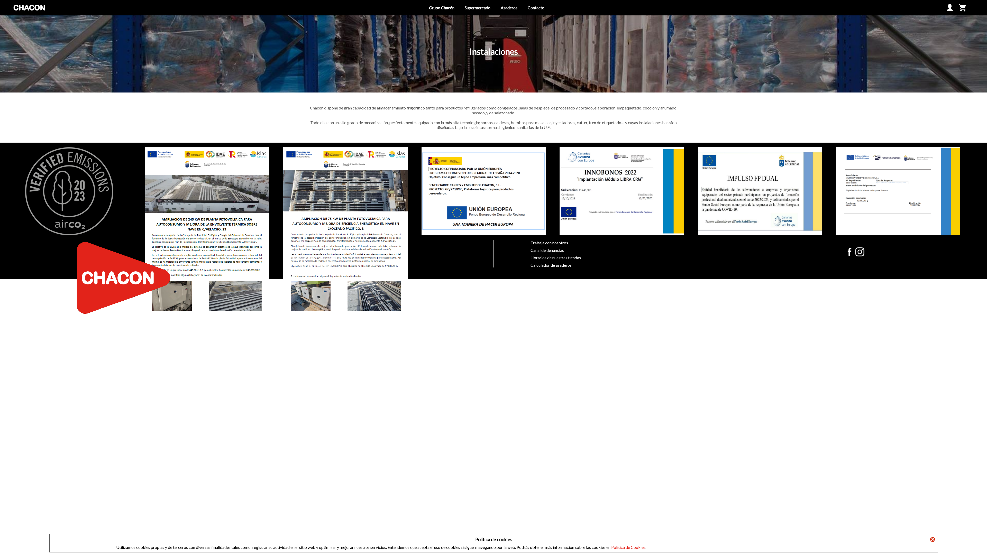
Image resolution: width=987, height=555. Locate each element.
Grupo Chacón (441, 7)
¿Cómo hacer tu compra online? (311, 257)
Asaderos (509, 7)
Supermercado (477, 7)
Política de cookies (300, 250)
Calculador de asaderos (551, 265)
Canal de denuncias (547, 250)
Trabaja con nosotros (549, 242)
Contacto (536, 7)
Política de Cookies (628, 547)
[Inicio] (29, 14)
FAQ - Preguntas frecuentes (308, 265)
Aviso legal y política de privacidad (314, 242)
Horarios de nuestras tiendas (556, 257)
